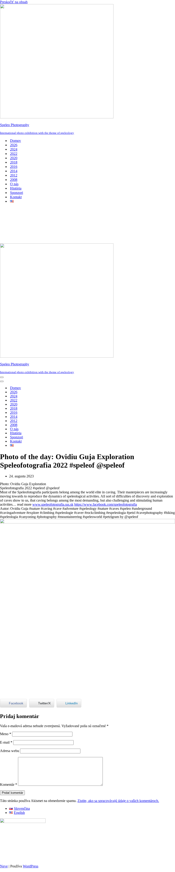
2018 (13, 162)
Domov (15, 141)
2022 (13, 154)
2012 (13, 175)
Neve (4, 866)
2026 (13, 145)
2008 (13, 180)
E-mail (6, 742)
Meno (5, 734)
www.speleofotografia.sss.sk (52, 504)
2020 (13, 158)
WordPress (30, 866)
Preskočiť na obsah (14, 2)
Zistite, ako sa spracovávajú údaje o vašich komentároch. (118, 801)
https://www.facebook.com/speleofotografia (105, 504)
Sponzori (16, 193)
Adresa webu (9, 751)
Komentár (8, 784)
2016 (13, 167)
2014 (13, 171)
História (15, 188)
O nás (14, 184)
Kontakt (16, 197)
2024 (13, 149)
